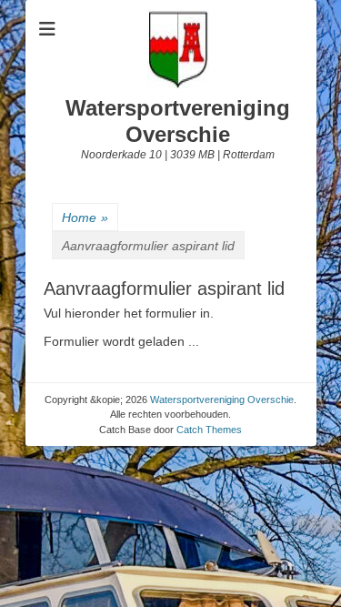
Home (85, 217)
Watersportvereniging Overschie (177, 121)
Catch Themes (209, 429)
